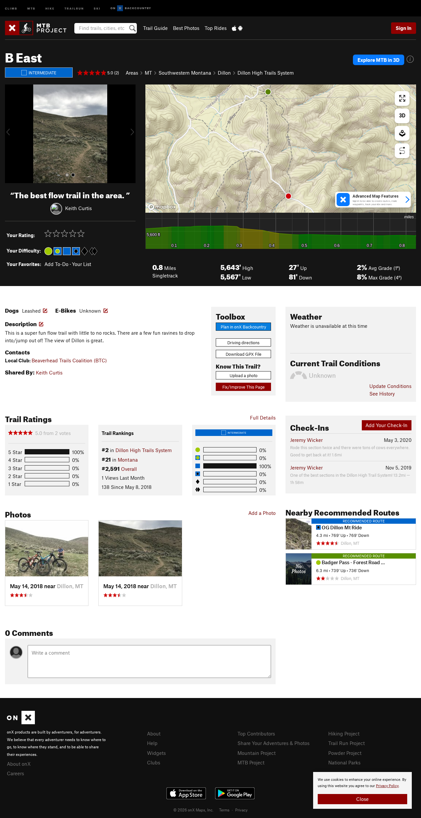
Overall (129, 469)
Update (390, 386)
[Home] (39, 28)
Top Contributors (256, 733)
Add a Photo (262, 513)
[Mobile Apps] (237, 28)
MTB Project (250, 762)
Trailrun (74, 8)
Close (362, 799)
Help (152, 743)
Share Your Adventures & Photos (273, 743)
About (154, 733)
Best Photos (186, 28)
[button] (11, 133)
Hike (50, 8)
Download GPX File (243, 354)
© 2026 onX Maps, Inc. (193, 809)
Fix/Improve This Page (243, 387)
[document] (362, 790)
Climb (11, 8)
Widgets (156, 753)
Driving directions (243, 342)
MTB (31, 8)
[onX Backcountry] (131, 8)
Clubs (153, 762)
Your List (81, 264)
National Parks (344, 762)
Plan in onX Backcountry (243, 326)
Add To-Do (56, 264)
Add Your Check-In (386, 425)
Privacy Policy (387, 786)
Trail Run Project (346, 743)
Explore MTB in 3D (379, 60)
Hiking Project (343, 733)
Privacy (241, 809)
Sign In (403, 28)
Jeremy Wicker (306, 440)
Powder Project (344, 753)
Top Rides (216, 28)
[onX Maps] (21, 722)
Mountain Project (256, 753)
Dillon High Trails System (265, 73)
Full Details (263, 418)
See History (382, 394)
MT (148, 73)
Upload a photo (244, 375)
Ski (97, 8)
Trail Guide (155, 28)
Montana (128, 460)
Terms (224, 809)
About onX (19, 764)
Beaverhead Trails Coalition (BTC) (69, 360)
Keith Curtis (78, 208)
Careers (15, 773)
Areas (132, 73)
